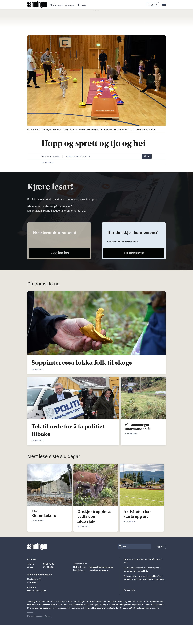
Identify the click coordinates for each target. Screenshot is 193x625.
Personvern (129, 590)
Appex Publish (44, 616)
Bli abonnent (56, 5)
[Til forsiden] (37, 546)
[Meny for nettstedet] (164, 4)
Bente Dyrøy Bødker (50, 156)
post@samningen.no (99, 570)
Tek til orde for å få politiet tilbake (68, 430)
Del (147, 156)
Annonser (70, 5)
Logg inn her (59, 253)
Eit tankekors (43, 515)
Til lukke (82, 5)
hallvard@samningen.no (101, 567)
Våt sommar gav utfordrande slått (138, 427)
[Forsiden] (37, 4)
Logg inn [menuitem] (153, 4)
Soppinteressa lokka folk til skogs (81, 362)
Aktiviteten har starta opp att (137, 514)
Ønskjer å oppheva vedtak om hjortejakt (94, 516)
